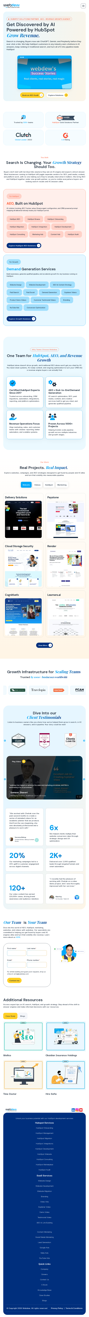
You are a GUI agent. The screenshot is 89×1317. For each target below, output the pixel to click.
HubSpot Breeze (34, 219)
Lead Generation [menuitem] (44, 1242)
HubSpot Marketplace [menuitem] (44, 1164)
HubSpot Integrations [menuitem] (44, 1143)
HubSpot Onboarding (55, 219)
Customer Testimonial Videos (45, 300)
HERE (18, 937)
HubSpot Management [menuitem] (44, 1132)
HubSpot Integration (39, 226)
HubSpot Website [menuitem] (44, 1153)
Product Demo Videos (18, 300)
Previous (5, 741)
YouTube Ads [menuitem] (44, 1257)
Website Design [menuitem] (44, 1180)
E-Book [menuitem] (44, 1284)
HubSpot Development (63, 226)
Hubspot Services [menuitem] (44, 1122)
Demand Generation (49, 292)
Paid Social (30, 292)
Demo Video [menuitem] (44, 1211)
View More (42, 645)
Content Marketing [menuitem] (44, 1231)
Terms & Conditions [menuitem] (74, 1308)
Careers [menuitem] (44, 1274)
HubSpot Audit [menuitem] (44, 1169)
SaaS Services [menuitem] (44, 1175)
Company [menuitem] (44, 1268)
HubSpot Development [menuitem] (44, 1148)
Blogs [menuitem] (44, 1300)
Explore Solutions (55, 95)
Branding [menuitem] (44, 1196)
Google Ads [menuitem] (44, 1247)
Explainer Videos (70, 292)
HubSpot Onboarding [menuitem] (44, 1127)
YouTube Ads (14, 307)
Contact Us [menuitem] (44, 1279)
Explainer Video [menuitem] (44, 1206)
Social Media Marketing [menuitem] (44, 1236)
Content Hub (55, 234)
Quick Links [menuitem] (45, 1263)
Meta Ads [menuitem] (44, 1252)
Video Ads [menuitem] (44, 1201)
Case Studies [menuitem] (44, 1295)
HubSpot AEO (15, 219)
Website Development (37, 284)
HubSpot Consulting (17, 234)
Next (84, 741)
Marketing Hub (37, 234)
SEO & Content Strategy (62, 284)
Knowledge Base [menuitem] (44, 1289)
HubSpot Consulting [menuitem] (45, 1159)
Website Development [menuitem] (45, 1185)
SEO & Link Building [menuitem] (44, 1222)
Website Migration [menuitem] (44, 1191)
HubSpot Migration (17, 226)
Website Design (15, 284)
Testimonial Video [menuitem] (44, 1217)
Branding (66, 300)
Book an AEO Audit (30, 95)
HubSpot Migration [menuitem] (44, 1138)
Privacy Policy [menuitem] (57, 1308)
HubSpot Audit (73, 234)
